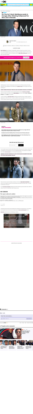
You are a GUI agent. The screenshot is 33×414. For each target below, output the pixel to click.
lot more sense (7, 151)
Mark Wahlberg (3, 50)
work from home (11, 96)
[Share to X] (14, 45)
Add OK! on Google (17, 48)
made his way (19, 86)
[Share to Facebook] (8, 45)
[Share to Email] (26, 45)
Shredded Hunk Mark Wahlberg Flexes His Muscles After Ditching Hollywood (15, 132)
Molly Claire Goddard (12, 40)
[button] (2, 2)
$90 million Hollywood (23, 53)
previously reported (6, 186)
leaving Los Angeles (26, 91)
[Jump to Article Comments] (3, 45)
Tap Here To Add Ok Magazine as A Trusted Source (13, 57)
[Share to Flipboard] (19, 45)
